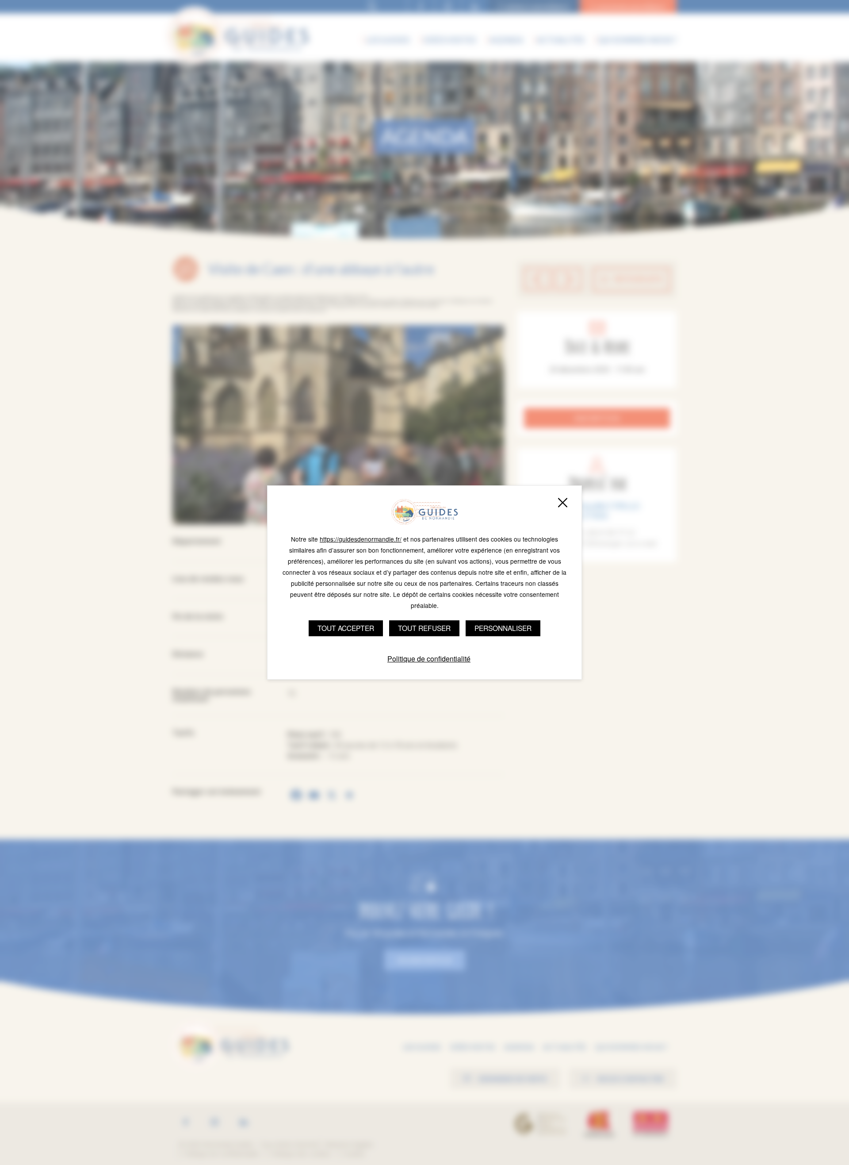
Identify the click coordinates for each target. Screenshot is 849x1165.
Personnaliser (503, 628)
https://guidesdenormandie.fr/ (361, 538)
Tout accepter (345, 628)
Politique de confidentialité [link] (428, 659)
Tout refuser (424, 628)
